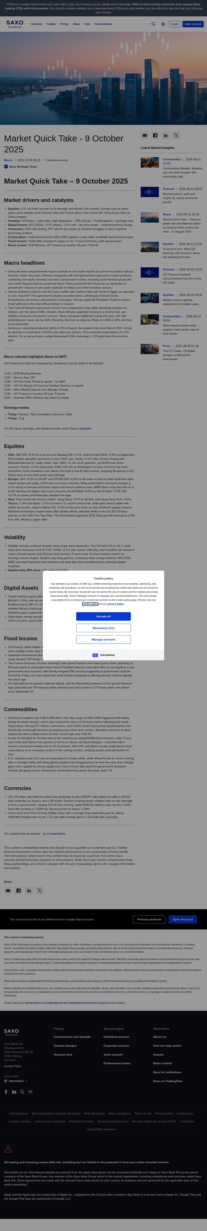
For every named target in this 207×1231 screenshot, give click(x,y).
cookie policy (99, 603)
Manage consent (103, 639)
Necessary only (103, 628)
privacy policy (125, 603)
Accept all (104, 616)
